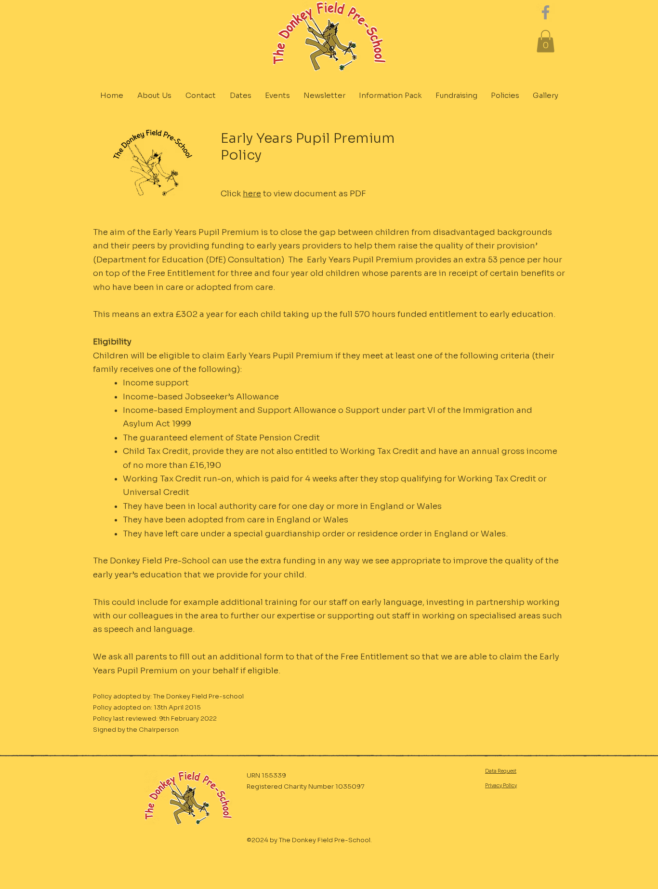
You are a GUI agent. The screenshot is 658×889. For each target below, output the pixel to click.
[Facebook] (545, 12)
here (252, 194)
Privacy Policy (501, 785)
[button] (545, 41)
